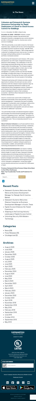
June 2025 (8, 264)
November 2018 (10, 303)
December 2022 (10, 295)
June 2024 (8, 276)
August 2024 (9, 274)
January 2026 (9, 252)
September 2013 (11, 320)
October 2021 (9, 298)
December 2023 (10, 283)
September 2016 (11, 312)
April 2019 (8, 300)
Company (9, 374)
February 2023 (10, 291)
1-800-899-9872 (18, 357)
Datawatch (16, 148)
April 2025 (8, 266)
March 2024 (9, 281)
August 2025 (9, 259)
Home (5, 374)
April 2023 (8, 286)
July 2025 (8, 262)
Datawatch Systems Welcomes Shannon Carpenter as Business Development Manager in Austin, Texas (19, 202)
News (7, 230)
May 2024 (8, 278)
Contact (30, 374)
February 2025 (10, 269)
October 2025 (10, 257)
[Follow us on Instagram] (23, 383)
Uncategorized (10, 235)
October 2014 (10, 317)
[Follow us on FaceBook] (12, 383)
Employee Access (18, 377)
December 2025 (10, 254)
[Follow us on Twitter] (18, 383)
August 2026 (9, 247)
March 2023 (9, 288)
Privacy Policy (18, 396)
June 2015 (8, 315)
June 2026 (8, 249)
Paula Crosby (22, 32)
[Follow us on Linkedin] (7, 383)
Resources (21, 374)
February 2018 (10, 310)
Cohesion (14, 124)
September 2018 (11, 305)
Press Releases (10, 233)
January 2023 (9, 293)
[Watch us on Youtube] (28, 383)
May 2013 (8, 322)
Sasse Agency (21, 398)
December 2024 (10, 271)
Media (25, 374)
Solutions (15, 374)
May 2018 (8, 307)
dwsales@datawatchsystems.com (18, 356)
